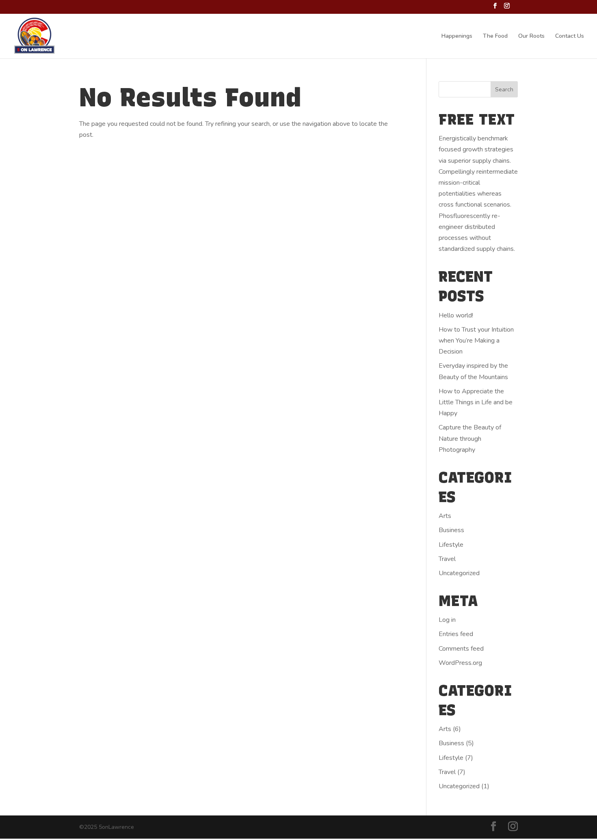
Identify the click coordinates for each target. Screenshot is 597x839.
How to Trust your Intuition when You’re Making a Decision (476, 340)
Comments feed (461, 648)
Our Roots (531, 36)
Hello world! (456, 315)
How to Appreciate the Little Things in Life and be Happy (476, 402)
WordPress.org (460, 662)
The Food (495, 36)
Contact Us (569, 36)
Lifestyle (451, 544)
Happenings (456, 36)
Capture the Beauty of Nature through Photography (470, 438)
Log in (447, 619)
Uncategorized (459, 573)
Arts (445, 515)
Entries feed (456, 634)
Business (451, 530)
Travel (447, 558)
